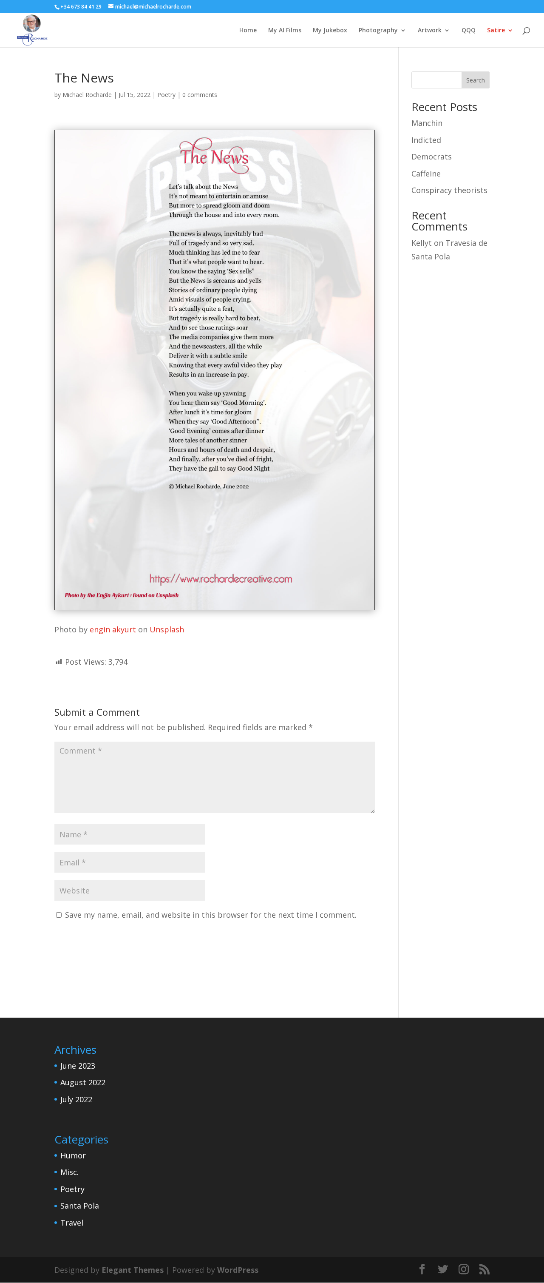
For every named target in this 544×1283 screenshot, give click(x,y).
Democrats (431, 156)
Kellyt (421, 243)
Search (475, 80)
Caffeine (426, 173)
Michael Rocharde (87, 95)
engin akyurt (113, 629)
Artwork (430, 30)
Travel (71, 1223)
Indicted (426, 140)
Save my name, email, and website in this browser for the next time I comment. (211, 915)
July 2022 (76, 1099)
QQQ (469, 30)
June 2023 (77, 1066)
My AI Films (284, 30)
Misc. (69, 1172)
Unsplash (167, 629)
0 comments (199, 95)
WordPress (237, 1270)
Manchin (426, 123)
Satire (496, 30)
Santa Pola (79, 1206)
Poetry (166, 95)
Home (248, 30)
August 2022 (82, 1082)
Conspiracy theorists (449, 190)
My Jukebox (330, 30)
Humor (73, 1155)
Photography (378, 30)
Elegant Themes (133, 1270)
